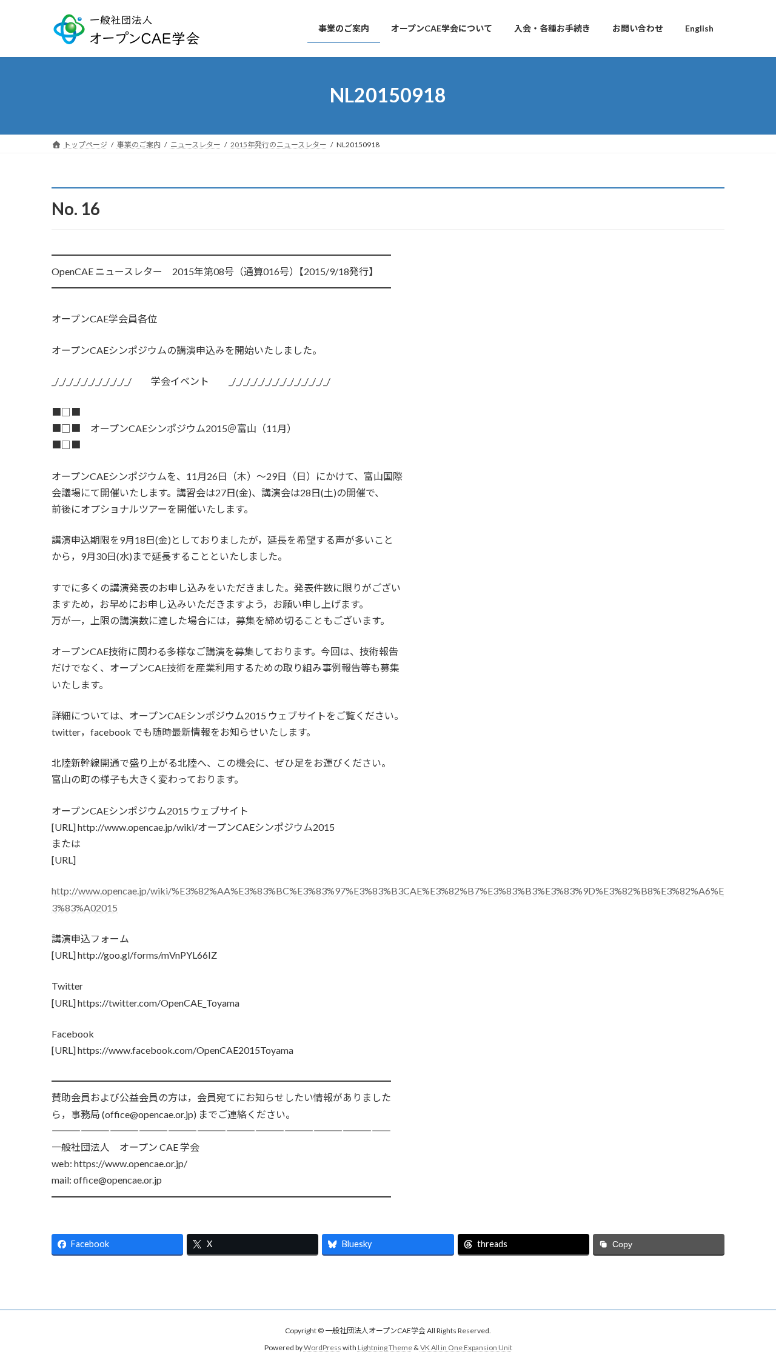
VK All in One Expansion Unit (466, 1348)
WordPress (322, 1348)
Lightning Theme (385, 1348)
